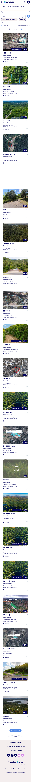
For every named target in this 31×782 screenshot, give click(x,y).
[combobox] (15, 12)
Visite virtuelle (15, 49)
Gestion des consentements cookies (15, 772)
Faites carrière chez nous (15, 746)
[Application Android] (22, 755)
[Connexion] (28, 2)
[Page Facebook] (12, 755)
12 (26, 678)
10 (26, 49)
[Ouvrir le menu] (1, 2)
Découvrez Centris (15, 742)
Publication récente (23, 25)
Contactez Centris (15, 750)
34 (26, 273)
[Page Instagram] (8, 755)
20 (26, 712)
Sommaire (7, 25)
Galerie (1, 25)
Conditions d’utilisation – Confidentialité (15, 769)
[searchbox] (15, 13)
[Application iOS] (18, 755)
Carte (4, 25)
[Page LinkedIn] (15, 755)
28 (26, 341)
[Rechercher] (24, 2)
